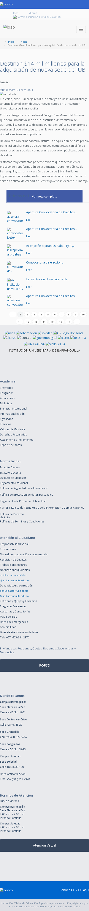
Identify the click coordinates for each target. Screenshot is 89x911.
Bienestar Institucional (13, 408)
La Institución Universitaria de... (47, 279)
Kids (15, 13)
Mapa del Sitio (8, 617)
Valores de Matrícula (12, 429)
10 (83, 314)
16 (60, 321)
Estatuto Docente (10, 472)
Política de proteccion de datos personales (26, 494)
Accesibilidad (8, 627)
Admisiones (7, 398)
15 (52, 321)
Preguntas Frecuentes (13, 606)
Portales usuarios (49, 17)
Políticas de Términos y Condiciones (22, 521)
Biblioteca (6, 403)
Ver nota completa (44, 196)
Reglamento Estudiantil (14, 483)
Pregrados (6, 388)
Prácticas (5, 424)
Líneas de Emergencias (14, 622)
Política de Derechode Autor (12, 515)
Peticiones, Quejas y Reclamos (18, 601)
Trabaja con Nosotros (13, 565)
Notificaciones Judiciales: (15, 570)
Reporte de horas (11, 445)
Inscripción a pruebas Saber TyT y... (50, 246)
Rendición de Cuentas (13, 559)
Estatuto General (10, 467)
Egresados (6, 419)
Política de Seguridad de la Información (24, 488)
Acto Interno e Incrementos (16, 440)
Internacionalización (12, 414)
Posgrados (6, 393)
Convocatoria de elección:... (45, 262)
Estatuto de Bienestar (13, 478)
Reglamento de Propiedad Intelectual (23, 501)
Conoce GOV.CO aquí (74, 890)
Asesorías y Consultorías (15, 611)
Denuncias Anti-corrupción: (16, 585)
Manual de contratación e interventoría (24, 554)
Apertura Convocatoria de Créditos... (51, 212)
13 (36, 321)
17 (68, 321)
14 (44, 321)
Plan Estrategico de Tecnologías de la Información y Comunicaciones (42, 507)
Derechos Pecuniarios (13, 434)
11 (19, 321)
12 (27, 321)
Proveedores (8, 549)
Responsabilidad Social (14, 544)
